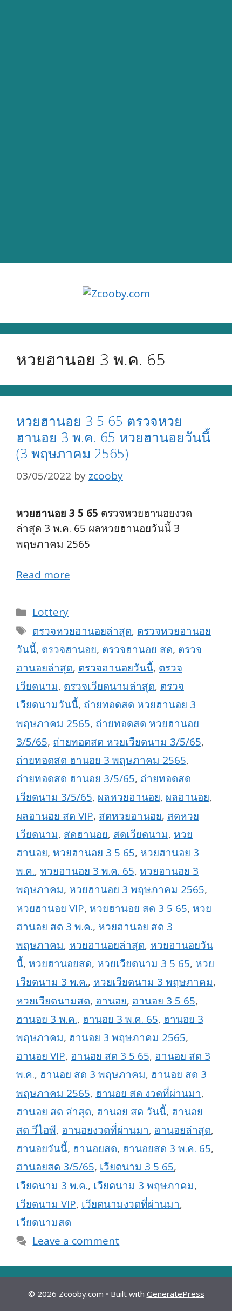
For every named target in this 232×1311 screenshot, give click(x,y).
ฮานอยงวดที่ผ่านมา (105, 1130)
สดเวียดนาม (140, 834)
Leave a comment (75, 1241)
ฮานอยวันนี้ (41, 1148)
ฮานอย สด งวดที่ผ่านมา (148, 1093)
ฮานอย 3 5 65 (163, 1001)
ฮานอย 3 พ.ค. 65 (120, 1019)
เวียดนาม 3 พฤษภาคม (143, 1186)
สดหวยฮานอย (130, 816)
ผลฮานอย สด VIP (54, 816)
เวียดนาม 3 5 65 (137, 1167)
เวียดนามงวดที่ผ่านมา (130, 1204)
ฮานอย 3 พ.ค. (46, 1019)
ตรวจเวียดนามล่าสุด (109, 686)
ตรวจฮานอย (69, 649)
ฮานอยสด (95, 1148)
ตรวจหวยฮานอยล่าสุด (82, 631)
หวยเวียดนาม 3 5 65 (143, 963)
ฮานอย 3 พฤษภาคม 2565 (127, 1037)
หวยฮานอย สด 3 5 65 (138, 908)
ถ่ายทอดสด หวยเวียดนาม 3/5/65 (127, 742)
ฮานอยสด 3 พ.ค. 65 (166, 1148)
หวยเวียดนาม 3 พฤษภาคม (153, 982)
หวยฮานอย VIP (50, 908)
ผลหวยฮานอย (129, 797)
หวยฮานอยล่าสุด (107, 945)
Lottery (50, 612)
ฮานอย (111, 1001)
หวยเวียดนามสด (53, 1001)
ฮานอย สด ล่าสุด (53, 1111)
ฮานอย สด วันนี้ (131, 1111)
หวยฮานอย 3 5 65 (94, 853)
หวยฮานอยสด (60, 963)
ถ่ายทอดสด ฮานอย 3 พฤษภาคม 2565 (101, 760)
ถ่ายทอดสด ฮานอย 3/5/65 (75, 778)
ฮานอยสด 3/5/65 (55, 1167)
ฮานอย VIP (40, 1056)
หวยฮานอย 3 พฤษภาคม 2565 (136, 889)
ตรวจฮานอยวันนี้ (115, 668)
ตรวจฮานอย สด (137, 649)
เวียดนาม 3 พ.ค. (52, 1186)
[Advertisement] (116, 132)
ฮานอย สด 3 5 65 (110, 1056)
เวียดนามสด (43, 1222)
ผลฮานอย (187, 797)
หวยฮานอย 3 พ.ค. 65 (87, 871)
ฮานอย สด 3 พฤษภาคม (93, 1074)
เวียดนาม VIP (46, 1204)
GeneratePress (175, 1293)
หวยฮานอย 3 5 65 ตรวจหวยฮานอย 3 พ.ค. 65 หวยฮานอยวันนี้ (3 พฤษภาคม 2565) (113, 436)
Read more (43, 575)
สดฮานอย (86, 834)
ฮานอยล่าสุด (182, 1130)
